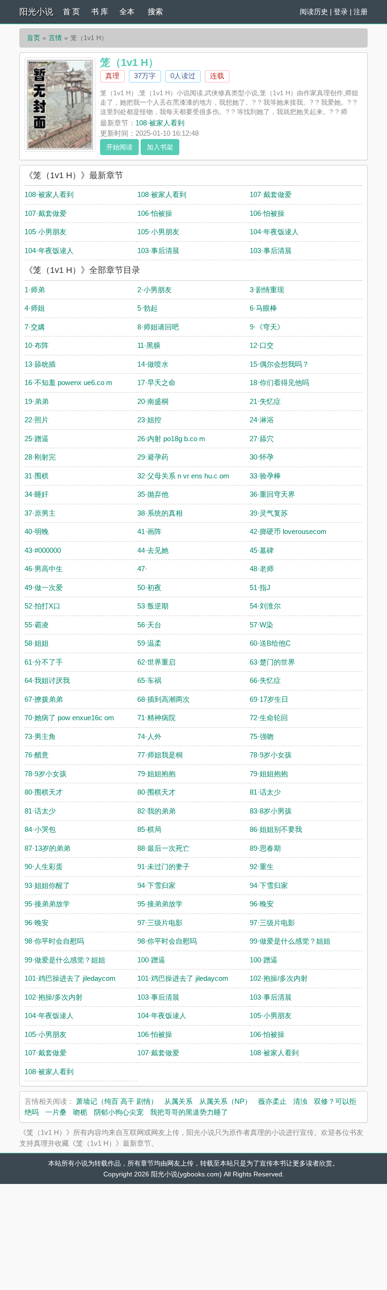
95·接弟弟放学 (47, 904)
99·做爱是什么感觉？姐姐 (290, 941)
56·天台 (149, 625)
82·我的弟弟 (156, 811)
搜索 (155, 12)
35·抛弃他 (152, 494)
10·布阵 (37, 345)
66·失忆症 (265, 680)
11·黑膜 (148, 345)
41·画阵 (149, 531)
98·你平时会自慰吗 (54, 941)
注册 (360, 12)
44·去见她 (152, 550)
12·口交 (262, 345)
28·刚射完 (40, 457)
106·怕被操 (154, 213)
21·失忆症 (265, 401)
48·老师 (262, 569)
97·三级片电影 (160, 923)
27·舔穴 (262, 439)
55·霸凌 (37, 625)
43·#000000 (43, 550)
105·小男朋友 (46, 232)
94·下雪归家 (156, 885)
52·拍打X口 (42, 606)
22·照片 (37, 420)
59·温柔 (149, 643)
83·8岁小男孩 (271, 811)
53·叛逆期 (152, 606)
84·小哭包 (40, 829)
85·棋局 (149, 829)
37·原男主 (40, 513)
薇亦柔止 (272, 1101)
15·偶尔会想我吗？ (279, 364)
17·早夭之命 (156, 382)
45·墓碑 (262, 550)
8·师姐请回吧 (158, 327)
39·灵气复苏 (269, 513)
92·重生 (262, 867)
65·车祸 (149, 680)
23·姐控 (149, 420)
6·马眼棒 (263, 308)
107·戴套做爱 (271, 194)
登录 (341, 12)
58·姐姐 (37, 643)
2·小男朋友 (154, 290)
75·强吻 (262, 736)
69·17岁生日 (269, 699)
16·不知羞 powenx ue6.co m (68, 382)
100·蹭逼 (151, 960)
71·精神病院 (156, 718)
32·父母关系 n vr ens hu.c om (183, 476)
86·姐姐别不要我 (276, 829)
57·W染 (261, 625)
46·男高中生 (44, 569)
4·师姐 (35, 308)
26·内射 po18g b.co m (171, 439)
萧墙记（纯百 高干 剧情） (117, 1101)
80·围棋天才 (44, 792)
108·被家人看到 (160, 123)
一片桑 (56, 1112)
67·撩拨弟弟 (44, 699)
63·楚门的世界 (272, 662)
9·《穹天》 (267, 327)
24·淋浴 (262, 420)
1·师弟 (35, 290)
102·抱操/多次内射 (279, 978)
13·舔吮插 (40, 364)
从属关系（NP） (225, 1101)
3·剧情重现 (267, 290)
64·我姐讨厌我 (47, 680)
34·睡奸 (37, 494)
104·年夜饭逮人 (274, 232)
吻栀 (80, 1112)
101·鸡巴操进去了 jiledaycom (70, 978)
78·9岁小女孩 (271, 755)
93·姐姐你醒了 (47, 885)
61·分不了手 (44, 662)
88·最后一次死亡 (163, 848)
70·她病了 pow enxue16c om (69, 718)
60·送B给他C (270, 643)
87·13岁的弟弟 (47, 848)
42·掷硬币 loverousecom (288, 531)
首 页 (71, 12)
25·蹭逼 (37, 439)
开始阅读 (119, 147)
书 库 (99, 12)
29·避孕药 (152, 457)
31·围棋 (37, 476)
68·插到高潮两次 (163, 699)
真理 (112, 76)
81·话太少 (265, 792)
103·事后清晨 (158, 250)
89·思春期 (265, 848)
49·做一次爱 (44, 587)
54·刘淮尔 (265, 606)
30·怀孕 (262, 457)
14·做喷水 (152, 364)
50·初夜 (149, 587)
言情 (55, 37)
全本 (127, 12)
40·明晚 (37, 531)
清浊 (300, 1101)
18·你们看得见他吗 (279, 382)
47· (142, 569)
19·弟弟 (37, 401)
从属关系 (178, 1101)
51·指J (260, 587)
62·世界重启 (156, 662)
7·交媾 (35, 327)
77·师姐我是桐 (160, 755)
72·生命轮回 (269, 718)
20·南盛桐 (152, 401)
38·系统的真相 (160, 513)
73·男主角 (40, 736)
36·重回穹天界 (272, 494)
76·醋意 (37, 755)
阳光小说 (36, 11)
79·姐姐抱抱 (156, 774)
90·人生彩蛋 (44, 867)
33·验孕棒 (265, 476)
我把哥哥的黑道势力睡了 (189, 1112)
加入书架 (160, 147)
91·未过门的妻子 (163, 867)
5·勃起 (147, 308)
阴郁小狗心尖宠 (118, 1112)
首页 (33, 37)
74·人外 (149, 736)
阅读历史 (314, 12)
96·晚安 (262, 904)
